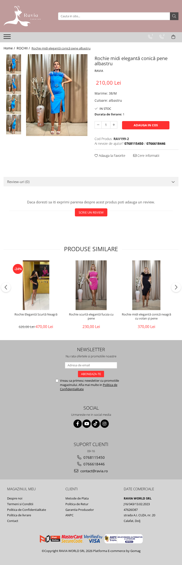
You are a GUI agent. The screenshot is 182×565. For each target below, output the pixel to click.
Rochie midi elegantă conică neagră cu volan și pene (146, 316)
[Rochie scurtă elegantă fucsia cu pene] (91, 285)
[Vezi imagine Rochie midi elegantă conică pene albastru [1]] (13, 84)
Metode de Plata (77, 498)
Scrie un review (91, 212)
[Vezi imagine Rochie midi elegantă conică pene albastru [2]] (13, 104)
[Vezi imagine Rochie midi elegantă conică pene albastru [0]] (13, 64)
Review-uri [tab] (18, 181)
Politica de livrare (19, 515)
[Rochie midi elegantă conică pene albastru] (56, 95)
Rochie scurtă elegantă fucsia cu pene (91, 316)
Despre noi (14, 498)
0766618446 (93, 464)
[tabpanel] (56, 95)
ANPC (69, 515)
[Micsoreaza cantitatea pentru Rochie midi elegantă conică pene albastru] (98, 125)
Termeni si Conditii (20, 504)
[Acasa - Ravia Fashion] (27, 16)
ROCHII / (24, 48)
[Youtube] (86, 424)
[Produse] (8, 38)
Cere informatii (147, 155)
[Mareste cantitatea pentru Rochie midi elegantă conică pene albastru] (113, 125)
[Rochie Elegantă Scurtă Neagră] (36, 285)
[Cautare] (174, 16)
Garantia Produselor (79, 510)
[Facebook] (77, 424)
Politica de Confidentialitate (26, 510)
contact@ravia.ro (93, 471)
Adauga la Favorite (111, 155)
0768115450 (93, 457)
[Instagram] (104, 424)
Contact (12, 521)
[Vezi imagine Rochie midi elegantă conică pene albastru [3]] (13, 124)
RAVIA (99, 71)
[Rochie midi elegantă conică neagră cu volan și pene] (146, 285)
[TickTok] (95, 424)
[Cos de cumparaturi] (173, 37)
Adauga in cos (146, 125)
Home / (10, 48)
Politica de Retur (76, 504)
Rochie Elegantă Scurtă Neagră (35, 314)
